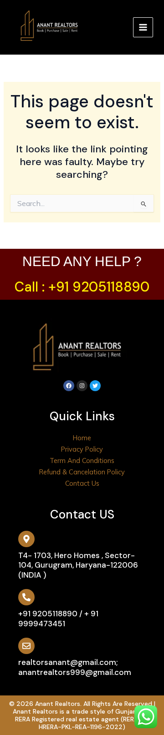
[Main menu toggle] (143, 27)
